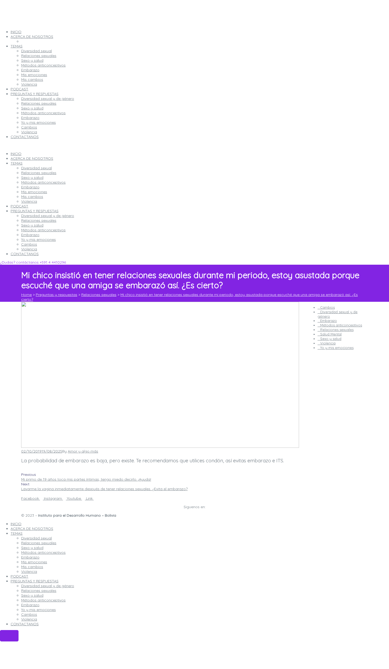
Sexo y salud (32, 177)
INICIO (16, 153)
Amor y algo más (83, 451)
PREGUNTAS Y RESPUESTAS (34, 211)
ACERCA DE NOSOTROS (32, 158)
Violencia (29, 201)
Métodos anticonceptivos (43, 182)
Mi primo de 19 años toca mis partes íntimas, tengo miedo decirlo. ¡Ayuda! (86, 479)
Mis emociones (34, 191)
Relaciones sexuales (38, 172)
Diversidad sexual (36, 168)
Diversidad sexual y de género (47, 215)
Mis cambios (32, 196)
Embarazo (30, 187)
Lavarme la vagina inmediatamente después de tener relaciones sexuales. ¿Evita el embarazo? (104, 488)
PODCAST (19, 206)
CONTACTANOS (25, 253)
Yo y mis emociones (38, 239)
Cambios (29, 244)
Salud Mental (331, 334)
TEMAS (16, 163)
